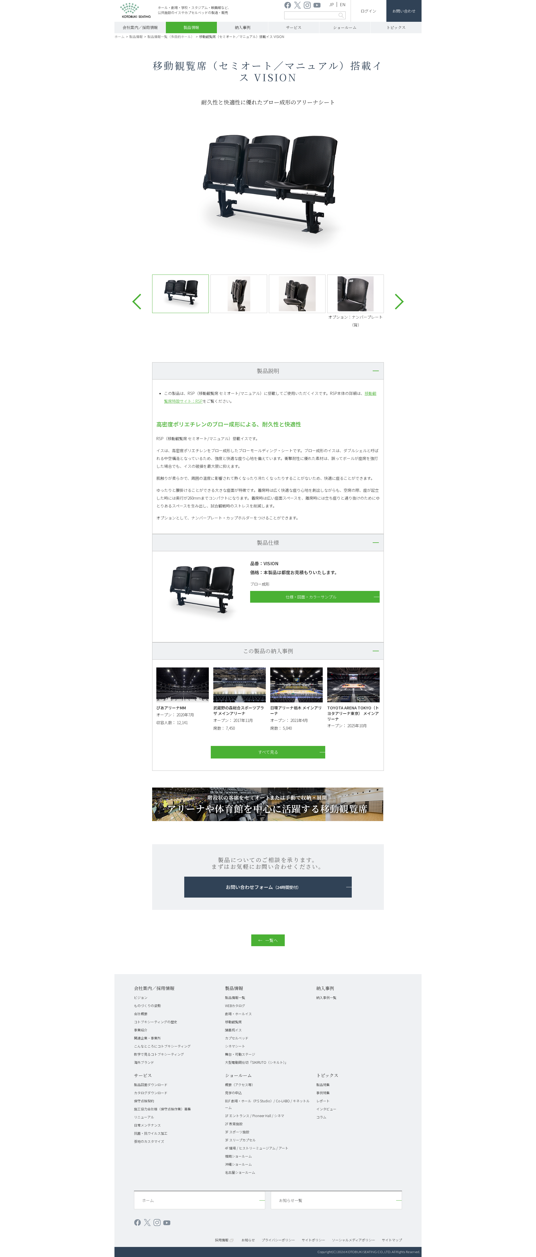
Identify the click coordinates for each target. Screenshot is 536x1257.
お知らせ (248, 1239)
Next (395, 301)
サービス (294, 27)
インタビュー (326, 1108)
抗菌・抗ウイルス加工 (151, 1133)
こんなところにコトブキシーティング (162, 1046)
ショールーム (344, 27)
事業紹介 (140, 1029)
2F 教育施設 (234, 1123)
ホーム (119, 36)
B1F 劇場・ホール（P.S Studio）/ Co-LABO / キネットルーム (267, 1104)
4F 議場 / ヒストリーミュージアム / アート (256, 1148)
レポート (323, 1100)
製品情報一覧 (235, 997)
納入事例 (242, 27)
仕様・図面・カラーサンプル (311, 597)
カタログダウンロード (151, 1092)
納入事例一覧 (326, 997)
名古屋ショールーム (240, 1172)
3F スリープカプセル (240, 1139)
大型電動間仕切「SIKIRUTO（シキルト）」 (256, 1062)
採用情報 (221, 1239)
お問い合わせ (404, 11)
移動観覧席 (233, 1021)
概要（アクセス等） (240, 1084)
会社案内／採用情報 (140, 27)
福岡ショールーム (238, 1156)
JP (331, 4)
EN (343, 4)
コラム (321, 1117)
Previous (140, 301)
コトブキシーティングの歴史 (155, 1021)
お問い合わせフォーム (263, 887)
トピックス (396, 27)
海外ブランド (144, 1062)
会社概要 (140, 1013)
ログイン (368, 11)
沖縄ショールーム (238, 1164)
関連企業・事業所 (147, 1038)
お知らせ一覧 (290, 1200)
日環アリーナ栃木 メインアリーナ (296, 710)
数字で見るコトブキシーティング (159, 1054)
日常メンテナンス (147, 1125)
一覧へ (271, 940)
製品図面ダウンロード (151, 1084)
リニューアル (144, 1117)
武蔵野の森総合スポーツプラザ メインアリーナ (238, 710)
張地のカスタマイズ (149, 1141)
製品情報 (191, 27)
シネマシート (235, 1046)
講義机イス (233, 1029)
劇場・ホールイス (238, 1013)
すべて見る (268, 752)
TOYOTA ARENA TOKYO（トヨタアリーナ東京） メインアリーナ (353, 713)
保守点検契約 (144, 1100)
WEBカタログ (235, 1005)
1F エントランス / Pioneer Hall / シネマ (254, 1115)
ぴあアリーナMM (171, 707)
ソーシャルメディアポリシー (353, 1239)
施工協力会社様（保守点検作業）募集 (162, 1108)
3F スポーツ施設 (237, 1131)
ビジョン (140, 997)
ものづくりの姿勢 (147, 1005)
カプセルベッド (236, 1038)
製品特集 (323, 1084)
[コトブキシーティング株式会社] (135, 11)
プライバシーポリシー (278, 1239)
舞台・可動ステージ (240, 1054)
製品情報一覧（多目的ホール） (170, 36)
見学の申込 (233, 1092)
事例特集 (323, 1092)
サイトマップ (392, 1239)
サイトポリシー (313, 1239)
